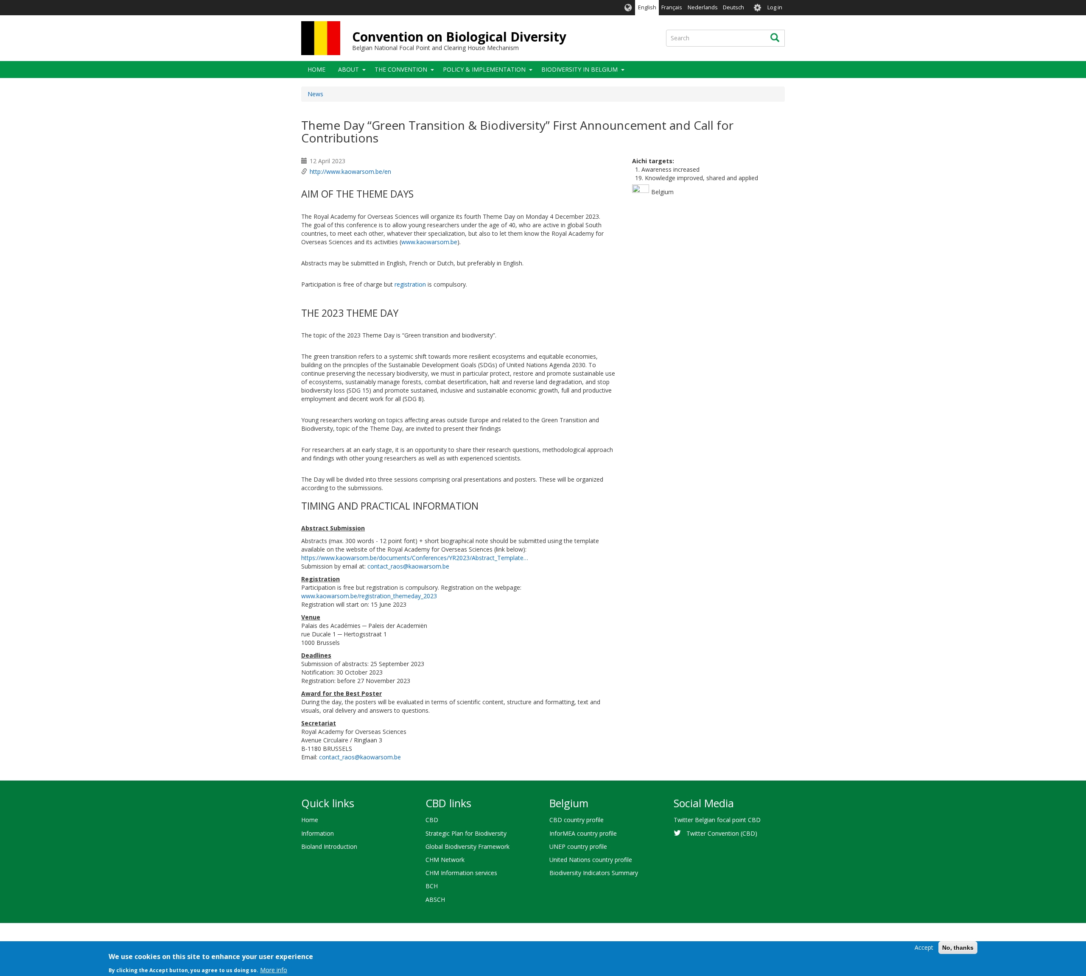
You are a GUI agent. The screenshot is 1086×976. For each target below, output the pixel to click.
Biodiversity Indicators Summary (593, 873)
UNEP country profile (578, 846)
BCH (431, 886)
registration (411, 284)
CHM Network (445, 860)
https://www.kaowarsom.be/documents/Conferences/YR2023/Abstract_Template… (414, 558)
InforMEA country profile (583, 833)
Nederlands (703, 7)
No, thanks (958, 947)
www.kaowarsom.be (429, 242)
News (315, 94)
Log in (774, 7)
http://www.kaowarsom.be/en (350, 171)
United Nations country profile (590, 860)
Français (671, 7)
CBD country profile (576, 820)
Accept (924, 947)
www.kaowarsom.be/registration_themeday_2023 (369, 596)
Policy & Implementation (484, 69)
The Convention (401, 69)
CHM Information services (461, 873)
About (348, 69)
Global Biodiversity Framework (467, 846)
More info (273, 969)
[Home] (320, 38)
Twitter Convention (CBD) (721, 833)
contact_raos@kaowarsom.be (408, 566)
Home (316, 69)
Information (317, 833)
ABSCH (435, 899)
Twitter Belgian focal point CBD (717, 820)
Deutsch (733, 7)
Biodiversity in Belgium (579, 69)
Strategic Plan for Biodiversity (466, 833)
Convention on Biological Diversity (459, 36)
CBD (431, 820)
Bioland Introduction (329, 846)
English (647, 7)
